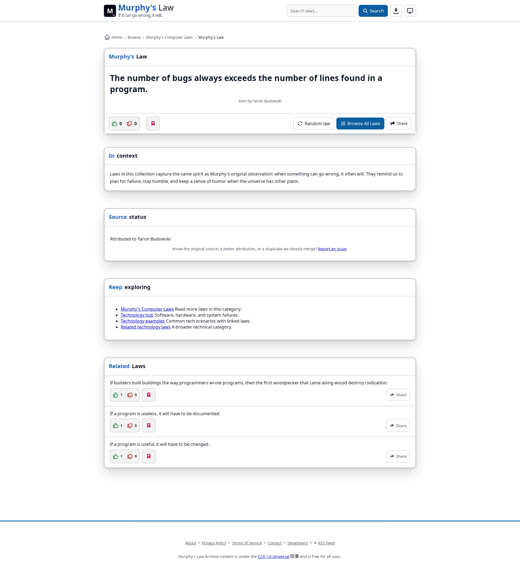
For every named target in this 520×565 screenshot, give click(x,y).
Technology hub (137, 315)
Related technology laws (146, 327)
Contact (275, 542)
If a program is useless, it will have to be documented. (165, 414)
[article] (260, 390)
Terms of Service (247, 542)
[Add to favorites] (153, 123)
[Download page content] (396, 11)
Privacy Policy (214, 542)
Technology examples (143, 321)
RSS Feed (326, 542)
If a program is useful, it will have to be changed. (159, 444)
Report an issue (332, 248)
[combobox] (321, 11)
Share (401, 394)
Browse (134, 37)
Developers (298, 542)
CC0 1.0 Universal (274, 556)
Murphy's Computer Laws (169, 37)
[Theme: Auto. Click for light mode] (410, 11)
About (190, 542)
